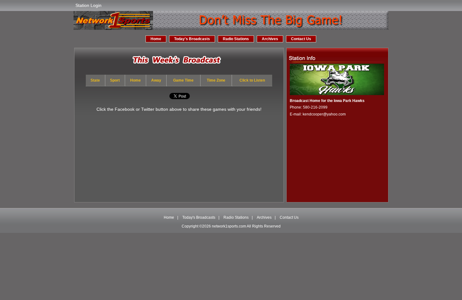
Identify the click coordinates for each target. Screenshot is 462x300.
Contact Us (301, 39)
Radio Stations (236, 39)
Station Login (88, 5)
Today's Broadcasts (192, 39)
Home (156, 39)
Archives (270, 39)
